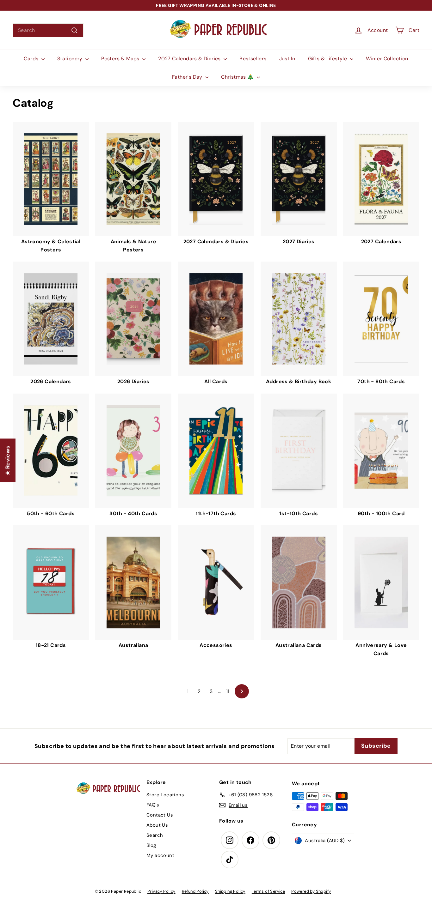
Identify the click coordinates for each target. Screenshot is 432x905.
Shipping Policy (230, 891)
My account (160, 855)
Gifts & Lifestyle (328, 58)
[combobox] (48, 30)
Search (154, 835)
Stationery (70, 58)
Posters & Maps (121, 58)
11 (228, 691)
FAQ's (152, 805)
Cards (32, 58)
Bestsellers (252, 58)
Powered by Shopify (311, 891)
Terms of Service (268, 891)
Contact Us (159, 815)
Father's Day (188, 77)
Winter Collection (387, 58)
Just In (287, 58)
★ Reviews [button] (7, 460)
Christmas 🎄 (238, 77)
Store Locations (165, 795)
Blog (151, 845)
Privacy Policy (161, 891)
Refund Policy (195, 891)
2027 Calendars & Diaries (190, 58)
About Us (157, 825)
